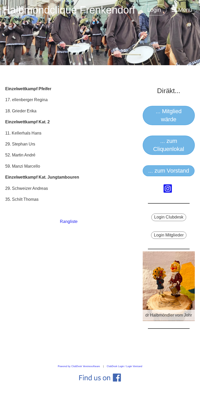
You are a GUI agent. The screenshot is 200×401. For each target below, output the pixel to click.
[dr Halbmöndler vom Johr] (169, 286)
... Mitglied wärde (169, 115)
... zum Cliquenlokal (168, 145)
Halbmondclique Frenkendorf (69, 10)
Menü (184, 10)
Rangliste (69, 221)
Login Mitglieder (169, 235)
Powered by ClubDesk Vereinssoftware (79, 366)
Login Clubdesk (168, 217)
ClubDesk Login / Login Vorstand (124, 366)
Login (154, 10)
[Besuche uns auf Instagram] (168, 190)
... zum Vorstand (168, 170)
